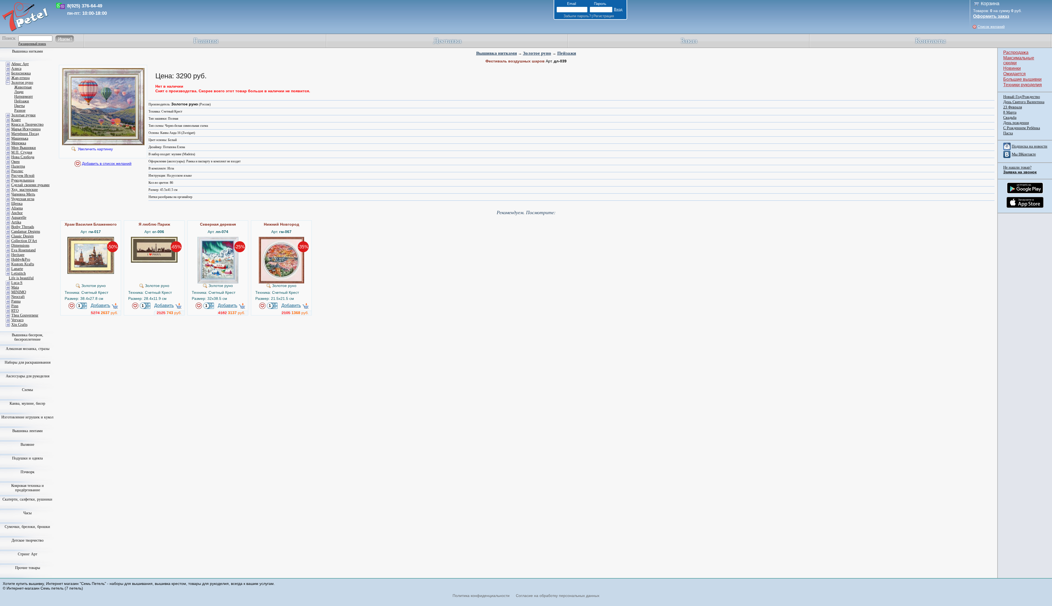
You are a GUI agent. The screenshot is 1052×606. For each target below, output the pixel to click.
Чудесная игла (22, 199)
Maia (15, 287)
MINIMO (18, 292)
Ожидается (1014, 73)
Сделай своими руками (30, 185)
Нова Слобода (22, 157)
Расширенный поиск (32, 44)
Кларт (16, 120)
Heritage (17, 255)
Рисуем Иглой (23, 176)
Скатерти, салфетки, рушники (27, 499)
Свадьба (1009, 118)
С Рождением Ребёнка (1021, 128)
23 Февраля (1012, 107)
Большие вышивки (1022, 79)
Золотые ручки (23, 115)
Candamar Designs (25, 231)
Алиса (16, 69)
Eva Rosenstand (23, 250)
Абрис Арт (20, 64)
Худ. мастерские (24, 190)
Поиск (9, 38)
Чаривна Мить (23, 194)
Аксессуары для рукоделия (27, 376)
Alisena (17, 208)
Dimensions (20, 245)
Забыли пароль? (577, 16)
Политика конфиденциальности (481, 595)
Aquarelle (18, 218)
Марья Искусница (26, 129)
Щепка (16, 204)
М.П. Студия (21, 152)
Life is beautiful (21, 278)
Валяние (27, 445)
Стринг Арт (27, 554)
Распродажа (1015, 52)
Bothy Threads (22, 227)
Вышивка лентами (27, 431)
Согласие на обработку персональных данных (557, 595)
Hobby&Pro (20, 259)
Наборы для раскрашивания (27, 362)
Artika (16, 222)
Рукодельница (22, 180)
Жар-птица (20, 78)
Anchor (17, 213)
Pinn (14, 306)
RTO (15, 311)
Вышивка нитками (496, 53)
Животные (23, 87)
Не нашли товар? (1017, 167)
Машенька (19, 138)
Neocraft (18, 297)
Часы (27, 513)
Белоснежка (21, 73)
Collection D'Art (24, 241)
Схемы (27, 390)
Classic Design (22, 236)
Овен (15, 162)
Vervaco (17, 320)
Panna (16, 301)
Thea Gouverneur (24, 315)
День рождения (1016, 123)
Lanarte (17, 269)
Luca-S (16, 283)
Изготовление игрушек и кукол (27, 417)
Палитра (18, 166)
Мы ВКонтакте (1024, 154)
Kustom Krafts (22, 264)
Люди (19, 92)
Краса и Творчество (27, 124)
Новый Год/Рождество (1021, 97)
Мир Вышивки (23, 148)
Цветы (19, 106)
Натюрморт (23, 96)
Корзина (990, 3)
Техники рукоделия (1022, 84)
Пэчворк (28, 472)
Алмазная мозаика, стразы (27, 349)
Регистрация (603, 16)
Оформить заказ (991, 16)
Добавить (100, 305)
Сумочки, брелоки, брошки (27, 527)
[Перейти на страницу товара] (90, 239)
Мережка (18, 143)
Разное (19, 110)
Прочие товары (27, 568)
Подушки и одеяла (27, 458)
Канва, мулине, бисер (27, 403)
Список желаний (991, 27)
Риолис (17, 171)
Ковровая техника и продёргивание (27, 488)
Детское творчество (28, 540)
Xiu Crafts (19, 325)
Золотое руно (537, 53)
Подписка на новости (1029, 146)
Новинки (1012, 68)
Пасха (1008, 133)
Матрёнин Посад (25, 134)
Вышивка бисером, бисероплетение (27, 337)
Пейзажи (566, 53)
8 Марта (1009, 112)
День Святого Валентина (1023, 102)
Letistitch (18, 273)
